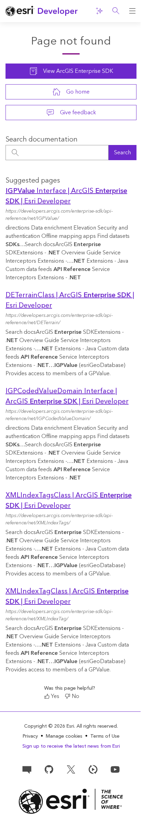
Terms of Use (105, 736)
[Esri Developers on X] (71, 769)
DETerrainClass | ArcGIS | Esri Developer (70, 300)
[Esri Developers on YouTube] (115, 769)
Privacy (30, 736)
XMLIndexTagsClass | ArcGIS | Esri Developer (69, 500)
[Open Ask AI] (99, 11)
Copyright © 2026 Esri (49, 726)
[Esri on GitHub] (49, 769)
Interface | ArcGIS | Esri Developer (66, 196)
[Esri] (71, 801)
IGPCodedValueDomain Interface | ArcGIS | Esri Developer (67, 396)
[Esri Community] (27, 769)
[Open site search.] (116, 11)
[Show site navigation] (132, 11)
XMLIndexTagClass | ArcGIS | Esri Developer (67, 596)
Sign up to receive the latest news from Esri (71, 746)
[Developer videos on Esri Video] (93, 769)
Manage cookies (64, 736)
